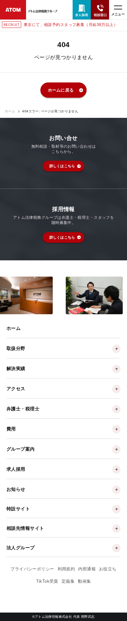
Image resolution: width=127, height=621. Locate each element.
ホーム (10, 111)
